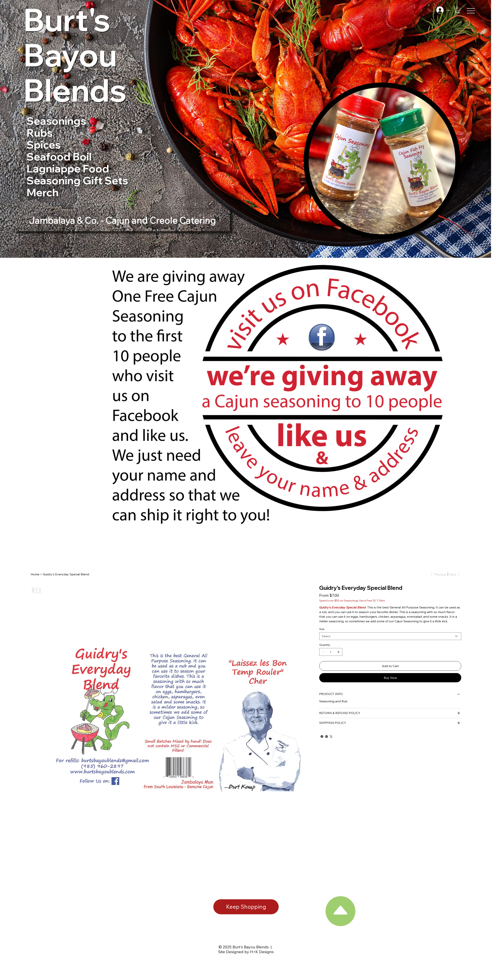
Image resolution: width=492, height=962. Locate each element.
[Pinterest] (326, 736)
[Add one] (338, 652)
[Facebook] (322, 736)
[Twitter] (331, 736)
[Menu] (471, 11)
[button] (457, 9)
